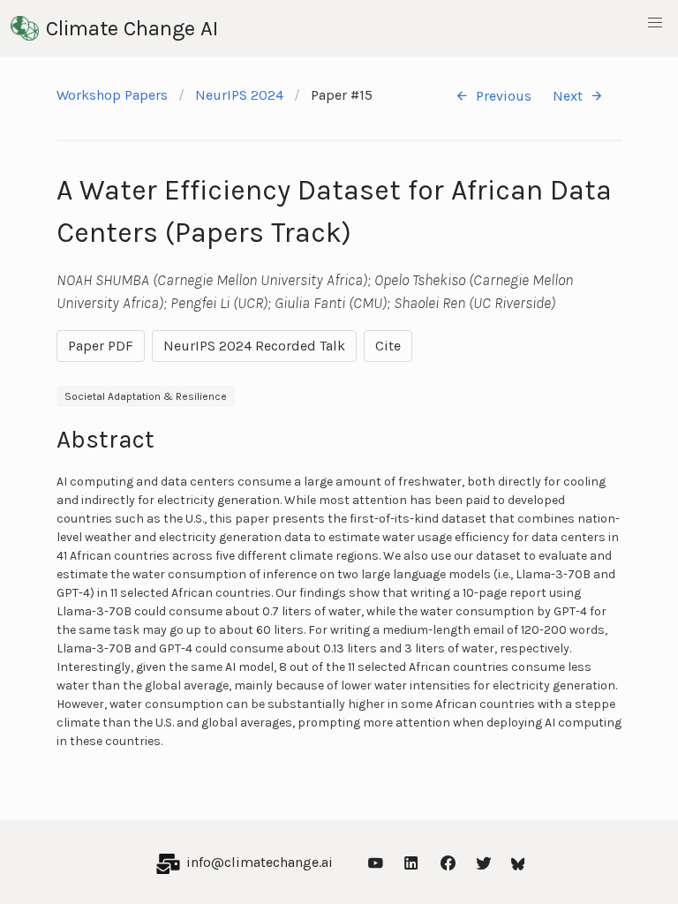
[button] (655, 23)
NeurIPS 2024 (239, 95)
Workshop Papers (112, 95)
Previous (503, 95)
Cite (388, 345)
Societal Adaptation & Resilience (145, 396)
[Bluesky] (518, 862)
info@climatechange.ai (259, 862)
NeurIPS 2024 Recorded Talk (254, 345)
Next (568, 95)
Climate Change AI (132, 28)
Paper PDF (100, 345)
